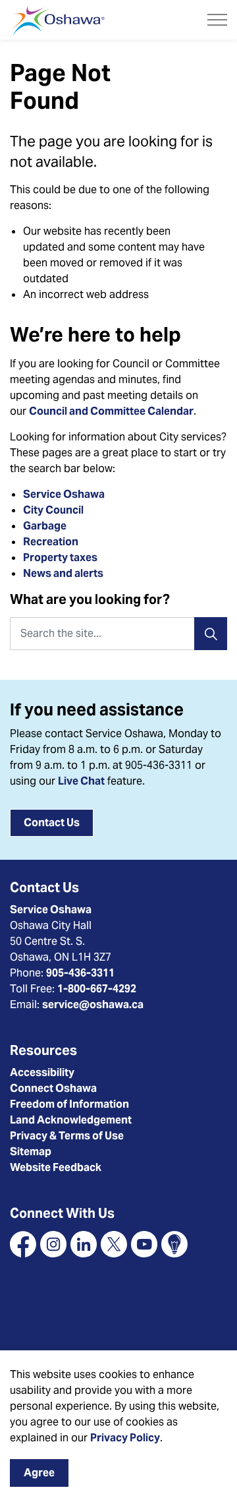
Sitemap (30, 1151)
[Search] (210, 633)
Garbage (44, 526)
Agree (39, 1473)
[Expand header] (217, 20)
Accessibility (42, 1072)
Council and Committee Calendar (111, 411)
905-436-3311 (80, 973)
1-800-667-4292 (96, 989)
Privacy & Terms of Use (67, 1136)
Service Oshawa (64, 494)
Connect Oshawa (53, 1088)
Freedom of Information (69, 1104)
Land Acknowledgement (71, 1120)
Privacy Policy (125, 1438)
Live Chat (81, 781)
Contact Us (52, 822)
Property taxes (60, 557)
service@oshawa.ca (93, 1004)
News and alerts (63, 573)
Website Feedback (55, 1167)
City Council (54, 510)
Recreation (50, 542)
